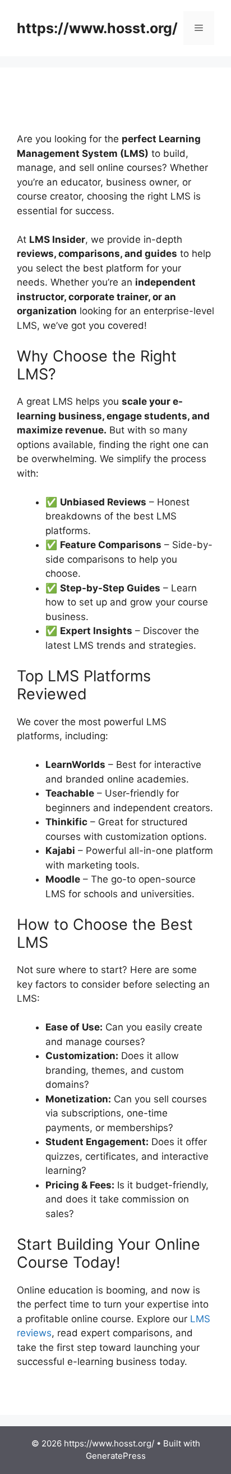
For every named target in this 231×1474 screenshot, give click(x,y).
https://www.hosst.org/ (97, 28)
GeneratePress (116, 1455)
